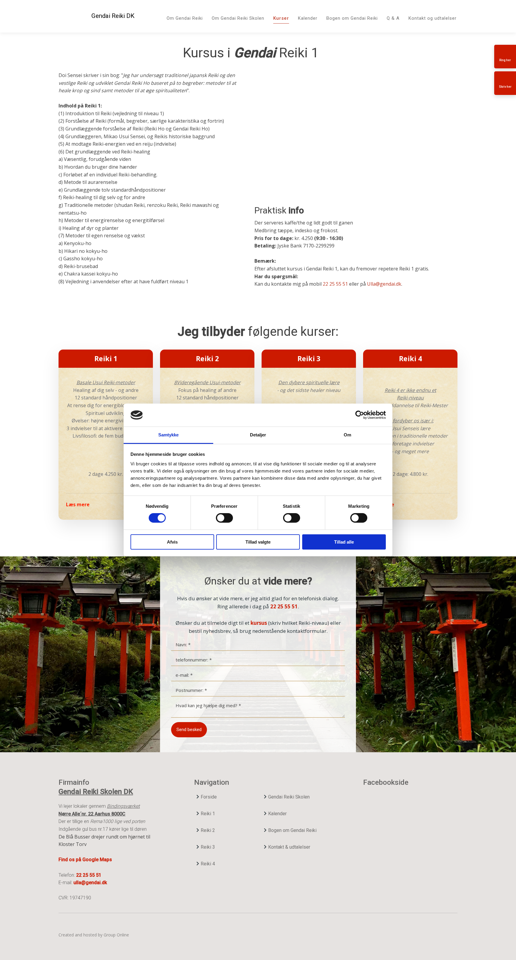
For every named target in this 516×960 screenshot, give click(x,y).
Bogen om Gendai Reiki (352, 18)
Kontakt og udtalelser (432, 18)
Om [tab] (347, 434)
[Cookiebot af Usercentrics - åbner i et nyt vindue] (360, 414)
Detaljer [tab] (258, 434)
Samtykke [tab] (168, 434)
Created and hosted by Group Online (94, 935)
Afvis (172, 541)
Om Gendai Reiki (185, 18)
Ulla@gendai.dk (384, 284)
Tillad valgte (258, 541)
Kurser (281, 18)
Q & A (393, 18)
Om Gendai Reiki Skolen (238, 18)
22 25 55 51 (335, 284)
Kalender (307, 18)
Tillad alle (344, 541)
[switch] (224, 518)
